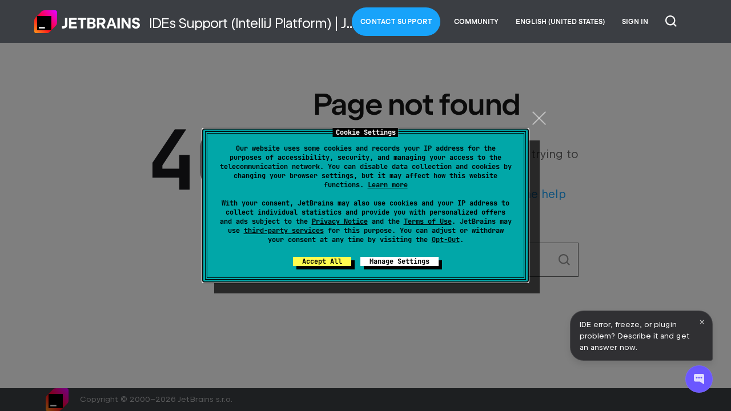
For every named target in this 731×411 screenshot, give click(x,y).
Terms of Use (428, 221)
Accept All (322, 261)
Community (476, 22)
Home (87, 21)
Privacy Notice (340, 221)
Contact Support (396, 22)
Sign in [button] (635, 22)
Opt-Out (446, 239)
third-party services (284, 230)
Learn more (388, 185)
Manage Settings (399, 261)
